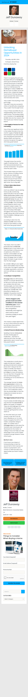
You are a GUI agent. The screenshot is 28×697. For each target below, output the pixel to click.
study (20, 92)
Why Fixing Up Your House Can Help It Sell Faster (7, 463)
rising (7, 372)
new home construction (13, 194)
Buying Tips (13, 64)
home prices (18, 333)
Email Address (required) (10, 563)
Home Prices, (15, 62)
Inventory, (7, 64)
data (21, 135)
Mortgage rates (8, 279)
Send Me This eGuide (14, 583)
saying (19, 295)
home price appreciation (13, 383)
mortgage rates (8, 425)
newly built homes (9, 199)
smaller (11, 202)
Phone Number (7, 569)
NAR (12, 222)
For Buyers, (8, 62)
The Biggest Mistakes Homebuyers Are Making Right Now (20, 463)
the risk (10, 418)
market (18, 89)
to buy (20, 401)
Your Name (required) (9, 557)
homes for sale (18, 133)
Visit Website (14, 518)
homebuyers (20, 80)
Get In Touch (14, 523)
